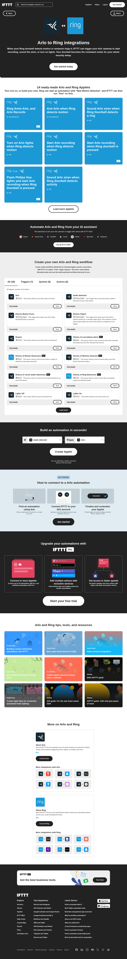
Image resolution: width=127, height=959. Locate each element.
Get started (117, 5)
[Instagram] (87, 949)
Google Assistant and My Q (43, 915)
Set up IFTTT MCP (63, 245)
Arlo (41, 42)
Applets (19, 912)
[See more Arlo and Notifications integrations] (63, 773)
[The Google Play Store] (103, 906)
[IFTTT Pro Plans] (101, 337)
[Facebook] (76, 949)
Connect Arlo (44, 758)
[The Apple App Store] (103, 901)
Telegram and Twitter (41, 934)
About (66, 950)
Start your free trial (63, 601)
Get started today (63, 66)
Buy (37, 752)
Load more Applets (63, 209)
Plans (97, 4)
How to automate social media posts (77, 934)
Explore (88, 4)
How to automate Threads (74, 930)
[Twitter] (97, 949)
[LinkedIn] (82, 949)
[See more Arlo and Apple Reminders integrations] (63, 784)
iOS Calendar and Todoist (43, 930)
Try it (57, 306)
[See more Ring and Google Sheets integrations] (63, 839)
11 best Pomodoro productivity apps (77, 926)
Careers (30, 950)
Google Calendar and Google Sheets (46, 912)
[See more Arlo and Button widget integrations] (44, 773)
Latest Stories (71, 900)
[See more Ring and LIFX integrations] (44, 849)
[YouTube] (92, 949)
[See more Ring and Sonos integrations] (63, 849)
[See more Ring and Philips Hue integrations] (44, 839)
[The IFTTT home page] (7, 4)
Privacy (59, 950)
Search (19, 926)
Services (20, 904)
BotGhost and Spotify (41, 919)
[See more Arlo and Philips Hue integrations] (82, 773)
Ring (58, 42)
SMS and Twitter (39, 923)
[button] (63, 521)
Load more (63, 410)
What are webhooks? (72, 923)
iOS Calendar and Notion (42, 908)
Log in (105, 4)
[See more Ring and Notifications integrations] (82, 849)
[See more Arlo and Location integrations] (44, 784)
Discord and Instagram (42, 904)
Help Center (21, 919)
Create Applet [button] (63, 451)
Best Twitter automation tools (75, 908)
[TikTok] (103, 949)
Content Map (21, 923)
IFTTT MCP (21, 915)
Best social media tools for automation (78, 937)
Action (20, 298)
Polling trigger (79, 298)
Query (77, 340)
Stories (19, 908)
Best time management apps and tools (78, 912)
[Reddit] (108, 949)
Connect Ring (44, 823)
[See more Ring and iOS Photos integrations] (82, 839)
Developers (21, 950)
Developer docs (22, 934)
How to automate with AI (73, 904)
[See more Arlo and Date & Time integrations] (82, 784)
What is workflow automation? (75, 915)
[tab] (11, 282)
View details (13, 306)
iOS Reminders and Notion (43, 926)
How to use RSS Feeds (73, 919)
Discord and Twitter (40, 937)
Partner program (41, 950)
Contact (52, 950)
